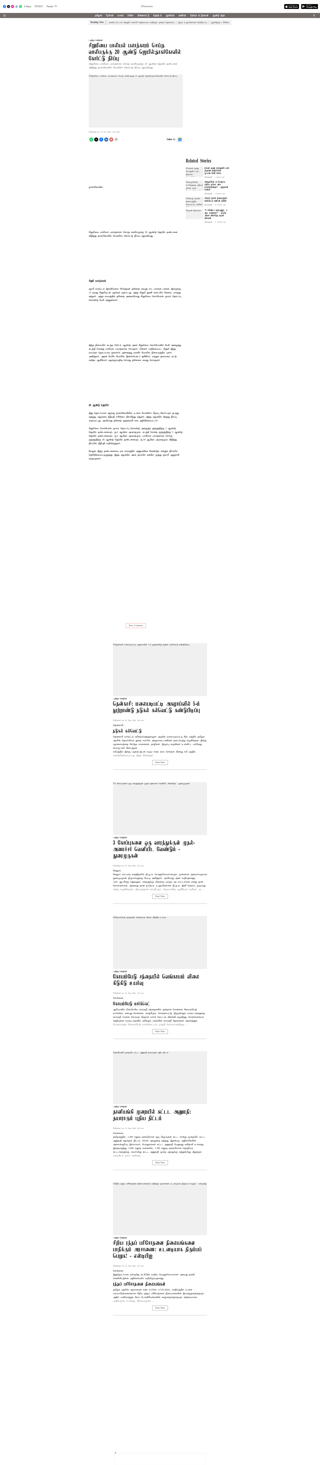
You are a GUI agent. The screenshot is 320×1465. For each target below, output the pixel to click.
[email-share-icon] (111, 141)
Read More (160, 762)
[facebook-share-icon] (101, 141)
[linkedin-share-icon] (106, 141)
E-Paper (27, 6)
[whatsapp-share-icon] (91, 141)
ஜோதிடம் (157, 15)
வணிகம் (182, 15)
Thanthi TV (51, 6)
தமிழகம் (98, 15)
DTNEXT (39, 6)
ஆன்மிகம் (170, 15)
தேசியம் (110, 15)
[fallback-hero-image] (195, 172)
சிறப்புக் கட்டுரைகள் (199, 15)
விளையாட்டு (143, 15)
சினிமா (131, 15)
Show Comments (136, 625)
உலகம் (121, 15)
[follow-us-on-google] (180, 140)
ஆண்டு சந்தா (218, 15)
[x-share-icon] (96, 141)
